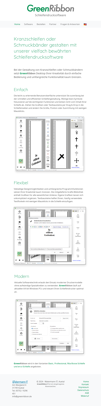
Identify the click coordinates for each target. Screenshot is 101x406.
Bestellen (41, 24)
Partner (52, 24)
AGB (87, 393)
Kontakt (85, 384)
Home (17, 24)
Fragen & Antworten (70, 24)
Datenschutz (83, 390)
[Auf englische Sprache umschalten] (85, 24)
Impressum (83, 387)
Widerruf (85, 396)
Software (28, 24)
